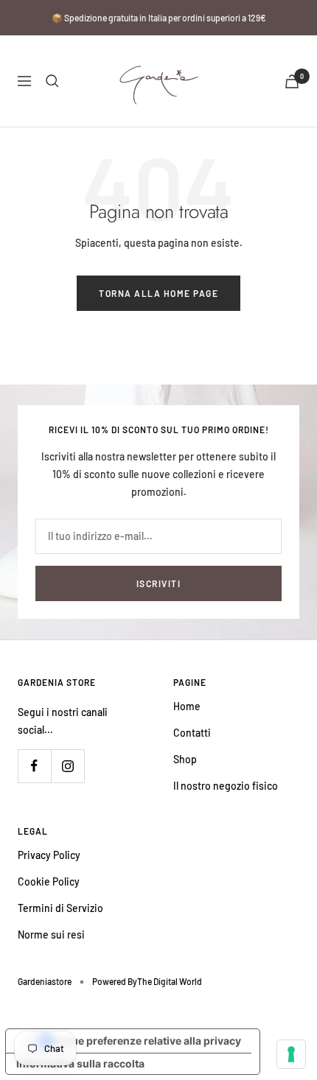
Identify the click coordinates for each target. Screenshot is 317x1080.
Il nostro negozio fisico (225, 785)
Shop (185, 759)
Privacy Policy (49, 855)
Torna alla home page (158, 293)
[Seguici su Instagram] (67, 765)
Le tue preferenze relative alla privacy (147, 1040)
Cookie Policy (49, 881)
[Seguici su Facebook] (34, 765)
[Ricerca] (52, 81)
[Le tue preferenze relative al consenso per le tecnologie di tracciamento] (291, 1054)
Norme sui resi (51, 934)
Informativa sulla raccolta (80, 1063)
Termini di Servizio (60, 908)
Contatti (192, 732)
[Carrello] (292, 81)
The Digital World (169, 981)
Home (187, 706)
